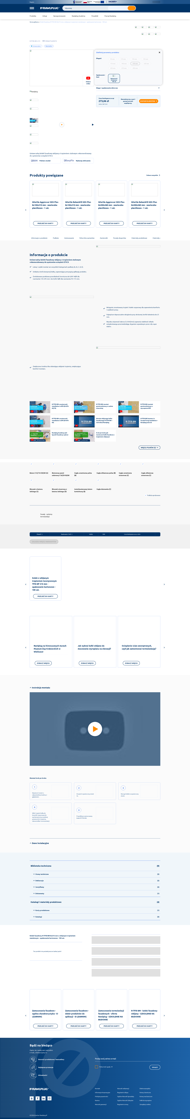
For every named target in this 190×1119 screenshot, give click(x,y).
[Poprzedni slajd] (25, 210)
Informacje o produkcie (39, 238)
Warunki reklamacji (123, 1089)
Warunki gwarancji (100, 1105)
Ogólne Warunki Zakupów (125, 1101)
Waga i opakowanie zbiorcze (107, 88)
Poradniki (95, 16)
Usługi (44, 16)
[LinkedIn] (44, 1099)
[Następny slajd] (164, 210)
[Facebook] (38, 1099)
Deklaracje (97, 881)
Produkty (33, 16)
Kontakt (97, 1089)
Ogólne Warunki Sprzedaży (125, 1097)
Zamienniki (104, 238)
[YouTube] (32, 1099)
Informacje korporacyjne (102, 1093)
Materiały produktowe (139, 238)
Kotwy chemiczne (145, 1093)
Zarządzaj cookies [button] (145, 1105)
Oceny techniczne (97, 875)
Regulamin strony (122, 1105)
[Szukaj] (132, 8)
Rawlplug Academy (78, 16)
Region (32, 2)
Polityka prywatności (101, 1097)
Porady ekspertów (119, 238)
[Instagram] (49, 1099)
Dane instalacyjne (40, 844)
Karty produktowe (97, 911)
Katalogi (97, 917)
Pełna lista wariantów (86, 238)
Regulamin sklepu (122, 1093)
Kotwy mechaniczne (146, 1097)
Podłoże (56, 238)
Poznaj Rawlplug (110, 16)
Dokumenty (97, 894)
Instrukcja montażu (41, 688)
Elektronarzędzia (145, 1089)
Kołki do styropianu (146, 1101)
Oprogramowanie (59, 16)
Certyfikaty (97, 888)
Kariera (97, 1101)
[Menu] (32, 8)
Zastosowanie (69, 238)
